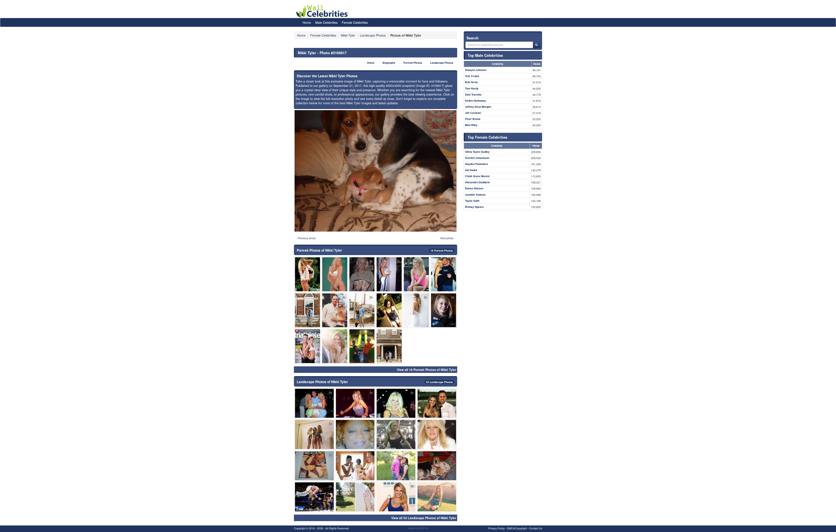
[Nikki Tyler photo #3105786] (389, 274)
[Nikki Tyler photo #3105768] (314, 434)
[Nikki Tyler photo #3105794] (362, 346)
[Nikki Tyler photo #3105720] (362, 274)
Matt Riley (471, 125)
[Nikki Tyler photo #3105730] (335, 274)
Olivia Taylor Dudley (477, 152)
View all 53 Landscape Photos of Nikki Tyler (423, 518)
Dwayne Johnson (475, 70)
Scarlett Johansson (477, 158)
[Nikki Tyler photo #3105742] (314, 497)
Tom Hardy (472, 88)
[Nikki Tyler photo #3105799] (389, 346)
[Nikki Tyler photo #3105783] (396, 466)
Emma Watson (474, 188)
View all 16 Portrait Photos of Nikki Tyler (426, 369)
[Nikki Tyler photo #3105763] (355, 434)
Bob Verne (471, 82)
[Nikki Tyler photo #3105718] (396, 434)
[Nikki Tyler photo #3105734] (437, 434)
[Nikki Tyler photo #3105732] (307, 274)
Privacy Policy (496, 528)
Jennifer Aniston (475, 195)
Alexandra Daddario (477, 182)
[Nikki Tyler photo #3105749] (389, 310)
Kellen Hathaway (475, 101)
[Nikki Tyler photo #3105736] (396, 403)
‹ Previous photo (306, 238)
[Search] (536, 45)
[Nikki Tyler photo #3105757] (355, 497)
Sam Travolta (473, 94)
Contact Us (535, 528)
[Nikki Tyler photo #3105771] (437, 403)
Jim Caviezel (473, 113)
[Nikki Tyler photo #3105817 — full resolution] (375, 171)
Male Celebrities (326, 22)
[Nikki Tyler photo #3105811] (437, 466)
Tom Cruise (472, 76)
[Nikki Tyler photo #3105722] (443, 274)
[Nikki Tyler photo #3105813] (335, 310)
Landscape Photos (441, 63)
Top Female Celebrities (487, 137)
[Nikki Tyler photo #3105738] (416, 274)
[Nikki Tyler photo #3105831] (335, 346)
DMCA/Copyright (517, 528)
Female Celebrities (355, 22)
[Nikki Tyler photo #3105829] (416, 310)
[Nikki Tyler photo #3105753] (307, 310)
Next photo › (447, 238)
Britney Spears (474, 207)
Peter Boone (472, 119)
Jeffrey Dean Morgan (478, 107)
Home (307, 22)
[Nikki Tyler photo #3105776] (443, 310)
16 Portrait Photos (441, 251)
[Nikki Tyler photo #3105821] (396, 497)
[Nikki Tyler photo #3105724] (314, 403)
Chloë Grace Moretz (477, 176)
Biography (389, 63)
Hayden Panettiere (476, 164)
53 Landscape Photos (439, 382)
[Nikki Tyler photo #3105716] (355, 403)
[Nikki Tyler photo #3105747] (362, 310)
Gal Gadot (471, 170)
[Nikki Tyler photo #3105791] (307, 346)
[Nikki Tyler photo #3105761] (314, 466)
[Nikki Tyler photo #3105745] (355, 466)
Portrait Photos (412, 63)
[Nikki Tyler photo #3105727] (437, 497)
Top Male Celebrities (485, 55)
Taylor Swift (472, 201)
